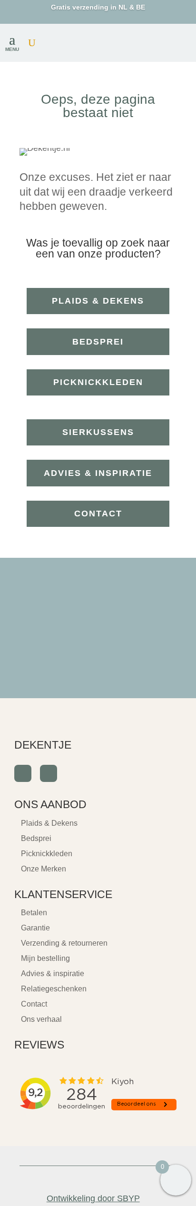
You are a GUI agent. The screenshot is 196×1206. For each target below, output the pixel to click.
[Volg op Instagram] (48, 773)
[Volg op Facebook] (22, 773)
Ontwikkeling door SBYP (93, 1198)
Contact (98, 513)
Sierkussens (98, 432)
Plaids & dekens (98, 301)
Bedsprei (98, 341)
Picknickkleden (98, 382)
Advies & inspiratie (98, 473)
